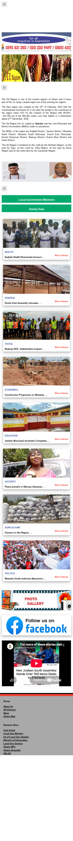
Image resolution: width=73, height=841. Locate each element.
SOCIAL (9, 344)
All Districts (9, 709)
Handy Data (36, 209)
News (6, 713)
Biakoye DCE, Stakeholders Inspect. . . (25, 349)
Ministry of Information (15, 740)
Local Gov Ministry (13, 733)
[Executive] (13, 171)
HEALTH (9, 252)
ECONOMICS (11, 390)
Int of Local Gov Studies (16, 737)
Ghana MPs (9, 747)
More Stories (61, 255)
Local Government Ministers (37, 199)
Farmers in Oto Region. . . (18, 532)
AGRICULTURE (12, 527)
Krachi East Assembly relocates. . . (23, 303)
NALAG (7, 753)
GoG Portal (9, 730)
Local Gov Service (13, 743)
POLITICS (10, 573)
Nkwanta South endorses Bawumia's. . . (25, 578)
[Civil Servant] (59, 171)
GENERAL (10, 298)
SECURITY (10, 481)
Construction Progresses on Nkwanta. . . (26, 395)
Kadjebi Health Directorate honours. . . (25, 257)
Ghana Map (9, 716)
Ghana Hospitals (12, 750)
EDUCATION (11, 435)
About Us (8, 706)
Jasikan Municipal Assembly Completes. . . (27, 441)
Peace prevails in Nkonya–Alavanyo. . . (25, 486)
